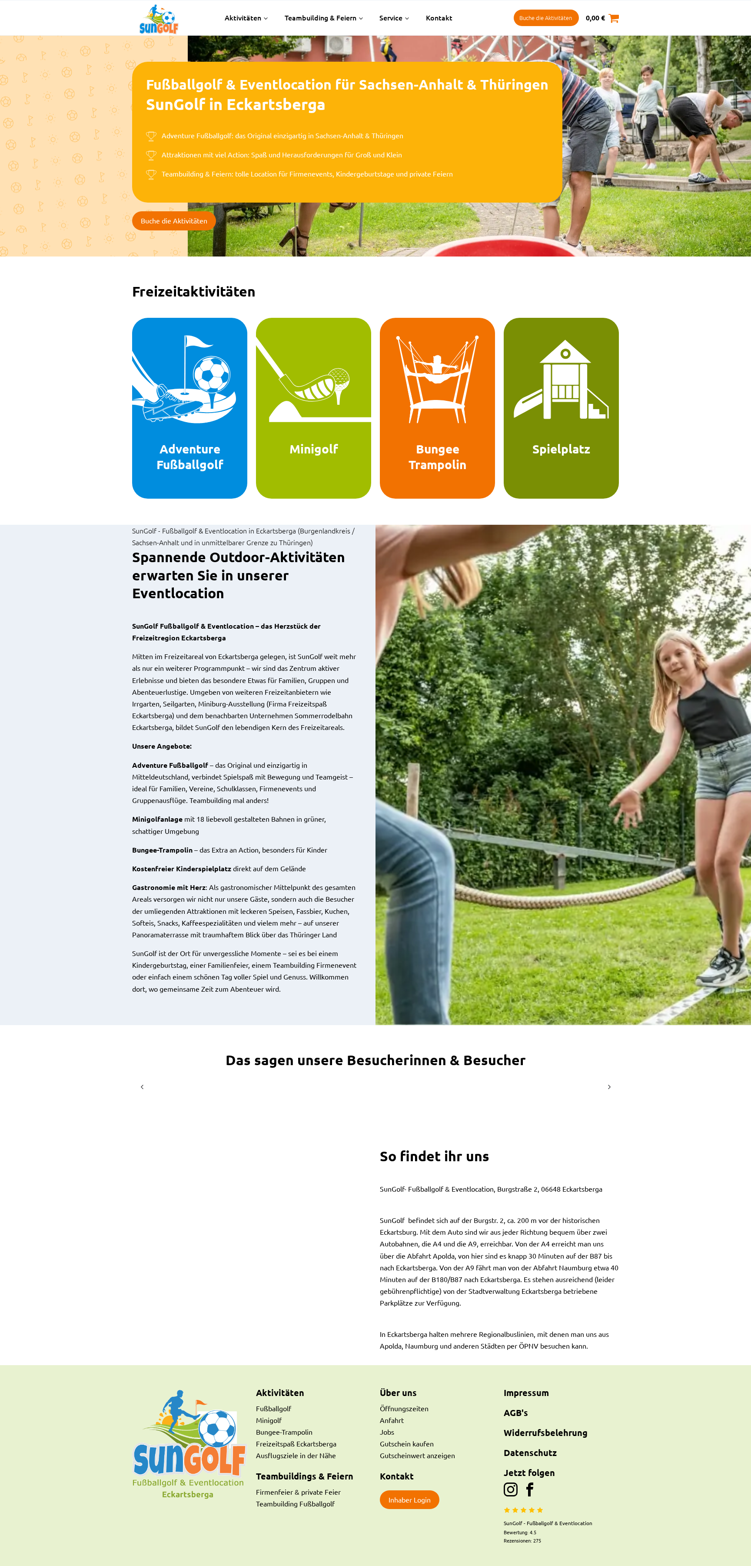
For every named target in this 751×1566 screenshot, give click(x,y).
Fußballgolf (273, 1408)
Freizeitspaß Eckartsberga (296, 1443)
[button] (142, 1086)
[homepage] (172, 17)
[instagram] (513, 1489)
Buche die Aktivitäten (545, 17)
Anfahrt (392, 1420)
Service (390, 17)
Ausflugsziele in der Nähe (296, 1455)
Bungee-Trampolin (284, 1431)
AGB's (516, 1412)
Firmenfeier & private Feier (298, 1491)
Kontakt (439, 17)
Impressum (526, 1392)
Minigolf (269, 1420)
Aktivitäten (243, 17)
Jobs (387, 1431)
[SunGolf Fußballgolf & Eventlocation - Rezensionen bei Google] (523, 1510)
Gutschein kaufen (407, 1443)
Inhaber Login (410, 1499)
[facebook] (530, 1489)
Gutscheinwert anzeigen (417, 1455)
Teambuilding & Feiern (320, 17)
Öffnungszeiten (404, 1408)
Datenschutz (530, 1452)
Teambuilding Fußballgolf (295, 1503)
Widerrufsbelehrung (546, 1432)
